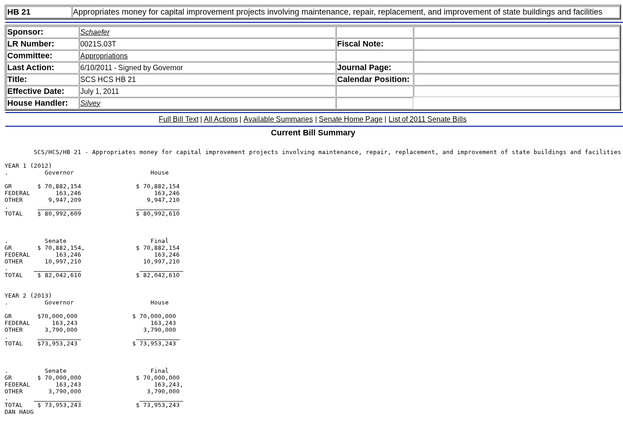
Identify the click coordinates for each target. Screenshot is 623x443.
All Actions (221, 119)
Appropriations (104, 56)
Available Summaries (278, 119)
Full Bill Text (178, 119)
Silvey (90, 103)
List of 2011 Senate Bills (428, 119)
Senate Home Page (351, 119)
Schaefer (94, 32)
